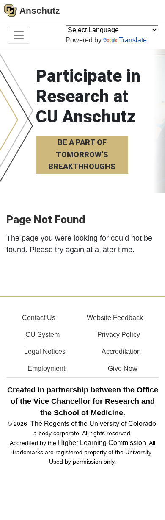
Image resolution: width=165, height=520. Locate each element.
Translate (133, 40)
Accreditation (121, 351)
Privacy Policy (118, 334)
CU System (42, 334)
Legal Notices (45, 351)
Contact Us (38, 317)
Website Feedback (115, 317)
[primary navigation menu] (18, 35)
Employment (46, 368)
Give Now (123, 368)
